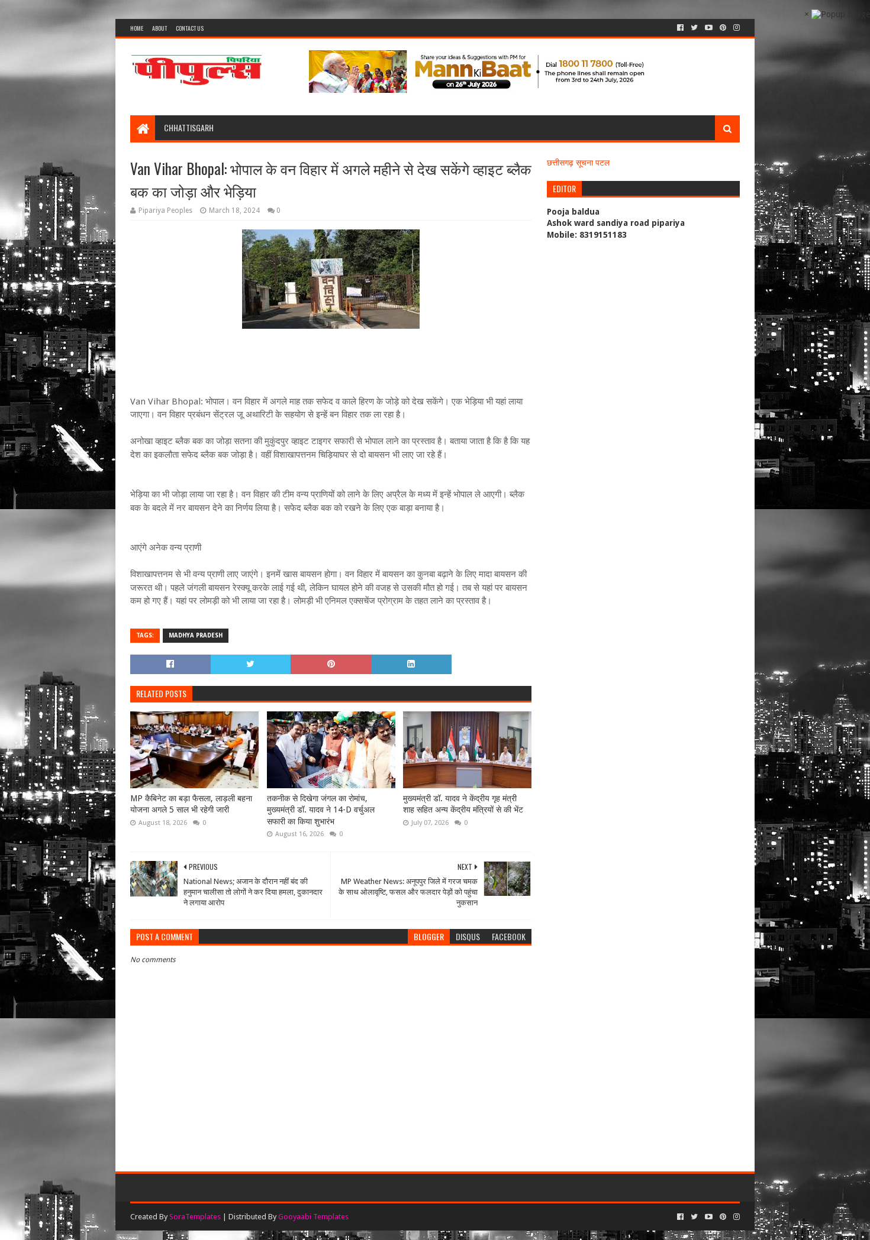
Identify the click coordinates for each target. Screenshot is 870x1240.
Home (136, 28)
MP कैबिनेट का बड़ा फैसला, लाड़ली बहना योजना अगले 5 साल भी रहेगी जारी (191, 804)
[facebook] (680, 28)
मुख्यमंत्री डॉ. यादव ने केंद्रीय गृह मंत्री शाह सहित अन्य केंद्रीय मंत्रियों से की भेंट (463, 804)
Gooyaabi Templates (313, 1216)
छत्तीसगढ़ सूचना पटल (578, 162)
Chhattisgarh (189, 127)
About (159, 28)
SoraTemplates (195, 1216)
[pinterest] (723, 28)
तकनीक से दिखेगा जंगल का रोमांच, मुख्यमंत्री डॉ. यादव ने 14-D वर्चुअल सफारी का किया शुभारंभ (321, 810)
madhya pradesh (196, 635)
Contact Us (190, 28)
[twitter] (694, 28)
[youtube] (709, 28)
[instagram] (735, 28)
